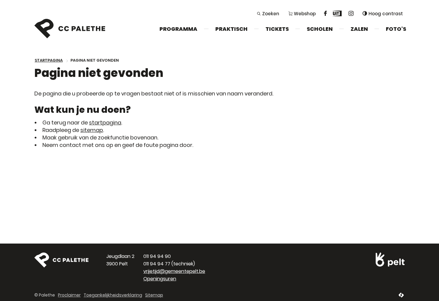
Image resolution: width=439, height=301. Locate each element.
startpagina (105, 122)
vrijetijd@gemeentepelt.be (174, 271)
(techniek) (169, 263)
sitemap (91, 130)
